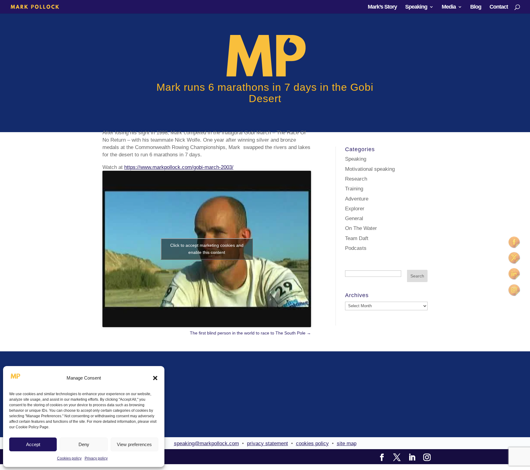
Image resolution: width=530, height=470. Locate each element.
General (354, 218)
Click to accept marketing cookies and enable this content (207, 249)
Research (356, 179)
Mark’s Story (382, 7)
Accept (33, 444)
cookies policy (312, 443)
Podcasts (356, 248)
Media (449, 7)
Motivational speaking (370, 169)
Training (354, 189)
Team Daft (356, 238)
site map (346, 443)
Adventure (356, 199)
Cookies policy (69, 458)
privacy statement (267, 443)
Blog (475, 7)
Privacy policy (96, 458)
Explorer (354, 209)
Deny (84, 444)
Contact (499, 7)
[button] (155, 378)
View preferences (134, 444)
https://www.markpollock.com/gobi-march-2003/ (178, 167)
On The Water (361, 228)
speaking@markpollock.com (206, 443)
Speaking (416, 7)
